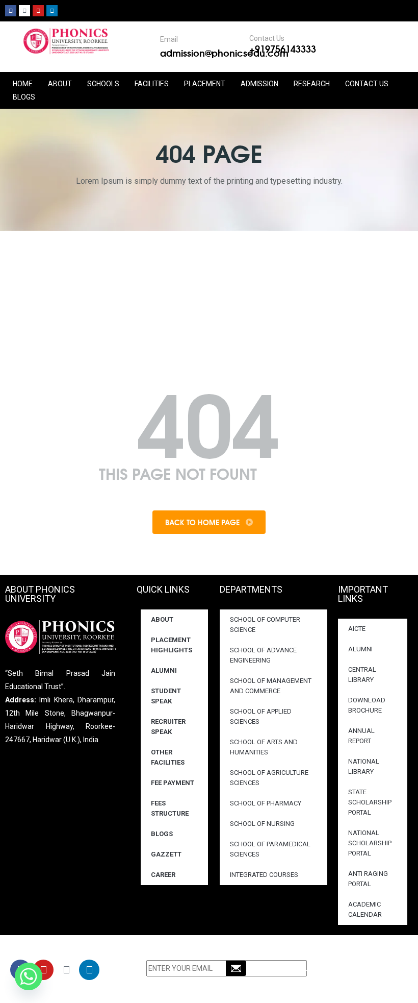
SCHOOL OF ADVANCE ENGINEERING (263, 655)
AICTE (356, 628)
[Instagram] (24, 10)
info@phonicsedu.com (342, 985)
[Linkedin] (52, 10)
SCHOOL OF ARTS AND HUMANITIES (264, 747)
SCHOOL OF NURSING (262, 823)
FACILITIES (152, 84)
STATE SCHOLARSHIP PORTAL (369, 802)
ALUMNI (360, 649)
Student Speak (166, 696)
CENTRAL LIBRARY (362, 674)
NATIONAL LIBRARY (363, 766)
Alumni (164, 670)
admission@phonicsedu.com (224, 52)
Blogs (24, 97)
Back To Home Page (203, 522)
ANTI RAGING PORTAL (368, 879)
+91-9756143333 (340, 971)
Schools (103, 84)
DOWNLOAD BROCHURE (366, 705)
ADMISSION (259, 84)
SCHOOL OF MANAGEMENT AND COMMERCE (270, 686)
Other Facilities (168, 757)
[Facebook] (10, 10)
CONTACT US (366, 84)
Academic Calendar (365, 909)
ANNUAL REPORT (361, 736)
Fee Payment (172, 783)
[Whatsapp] (28, 976)
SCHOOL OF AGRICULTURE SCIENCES (269, 778)
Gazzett (166, 854)
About (162, 619)
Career (163, 874)
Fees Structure (170, 808)
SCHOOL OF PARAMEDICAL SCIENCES (270, 849)
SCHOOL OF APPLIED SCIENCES (261, 716)
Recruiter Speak (168, 727)
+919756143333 (282, 48)
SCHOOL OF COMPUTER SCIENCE (265, 624)
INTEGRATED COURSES (264, 874)
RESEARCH (312, 84)
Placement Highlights (171, 645)
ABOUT (60, 84)
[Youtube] (38, 10)
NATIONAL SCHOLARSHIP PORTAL (369, 843)
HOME (23, 84)
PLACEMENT (204, 84)
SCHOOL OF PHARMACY (265, 803)
